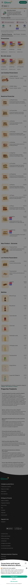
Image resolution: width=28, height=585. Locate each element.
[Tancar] (25, 563)
